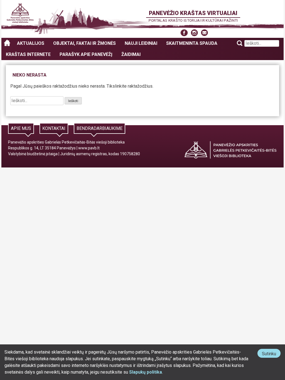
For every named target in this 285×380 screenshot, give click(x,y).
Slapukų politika (145, 372)
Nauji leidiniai (141, 43)
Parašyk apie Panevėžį (86, 54)
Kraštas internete (28, 54)
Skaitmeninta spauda (191, 43)
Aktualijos (30, 43)
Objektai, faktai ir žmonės (84, 43)
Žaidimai (131, 54)
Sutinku (271, 354)
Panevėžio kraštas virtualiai (193, 13)
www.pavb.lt (89, 148)
